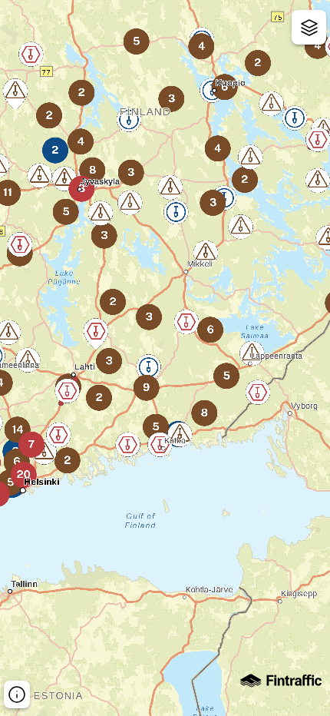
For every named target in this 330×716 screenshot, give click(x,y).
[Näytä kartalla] (309, 27)
